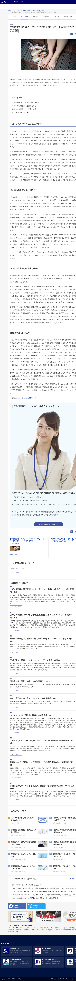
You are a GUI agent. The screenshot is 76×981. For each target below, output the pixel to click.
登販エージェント (13, 931)
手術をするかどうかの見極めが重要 (26, 102)
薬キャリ (52, 929)
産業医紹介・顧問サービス (15, 929)
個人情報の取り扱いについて (65, 979)
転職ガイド (36, 16)
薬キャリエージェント (43, 929)
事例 (43, 10)
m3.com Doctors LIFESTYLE (26, 398)
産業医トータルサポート (30, 929)
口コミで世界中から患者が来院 (25, 109)
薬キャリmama (67, 929)
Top (15, 16)
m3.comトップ (12, 10)
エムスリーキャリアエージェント (28, 928)
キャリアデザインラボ (24, 10)
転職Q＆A (46, 16)
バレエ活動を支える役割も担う (25, 106)
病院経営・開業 (68, 16)
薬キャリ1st (59, 929)
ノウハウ (56, 16)
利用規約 (53, 979)
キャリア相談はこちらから (48, 524)
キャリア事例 (36, 10)
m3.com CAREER (13, 928)
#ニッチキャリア (16, 572)
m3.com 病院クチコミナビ (57, 928)
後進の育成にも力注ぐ (22, 112)
